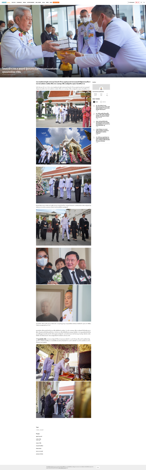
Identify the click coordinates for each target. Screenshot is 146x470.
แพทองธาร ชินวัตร (39, 454)
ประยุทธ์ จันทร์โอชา (39, 445)
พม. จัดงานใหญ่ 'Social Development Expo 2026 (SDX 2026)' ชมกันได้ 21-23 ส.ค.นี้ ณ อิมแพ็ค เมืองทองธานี (103, 107)
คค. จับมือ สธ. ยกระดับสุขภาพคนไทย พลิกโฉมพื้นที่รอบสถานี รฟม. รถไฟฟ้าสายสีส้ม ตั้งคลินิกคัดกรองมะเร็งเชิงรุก (103, 139)
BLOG (51, 2)
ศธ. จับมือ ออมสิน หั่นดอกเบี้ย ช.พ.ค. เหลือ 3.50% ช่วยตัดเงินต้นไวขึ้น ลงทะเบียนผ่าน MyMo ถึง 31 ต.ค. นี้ (102, 115)
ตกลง (98, 467)
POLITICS (14, 2)
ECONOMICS (19, 2)
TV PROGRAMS (131, 2)
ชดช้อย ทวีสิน (38, 439)
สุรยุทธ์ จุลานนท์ (39, 436)
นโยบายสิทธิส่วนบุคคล (62, 468)
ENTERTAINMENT (30, 2)
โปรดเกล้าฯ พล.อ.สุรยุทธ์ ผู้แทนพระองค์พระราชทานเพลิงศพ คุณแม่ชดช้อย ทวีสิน (30, 70)
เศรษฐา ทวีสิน (38, 443)
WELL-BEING (38, 2)
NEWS (47, 2)
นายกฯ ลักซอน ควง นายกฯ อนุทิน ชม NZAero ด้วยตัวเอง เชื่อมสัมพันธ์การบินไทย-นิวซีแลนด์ (102, 131)
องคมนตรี (41, 430)
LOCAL (43, 2)
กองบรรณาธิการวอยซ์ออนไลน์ (98, 91)
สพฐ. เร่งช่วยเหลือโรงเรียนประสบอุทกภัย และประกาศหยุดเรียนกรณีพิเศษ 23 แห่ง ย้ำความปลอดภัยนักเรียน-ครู (103, 123)
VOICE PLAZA (56, 2)
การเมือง (4, 66)
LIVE (138, 2)
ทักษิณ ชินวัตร (38, 448)
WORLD (24, 2)
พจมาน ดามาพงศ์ (39, 451)
